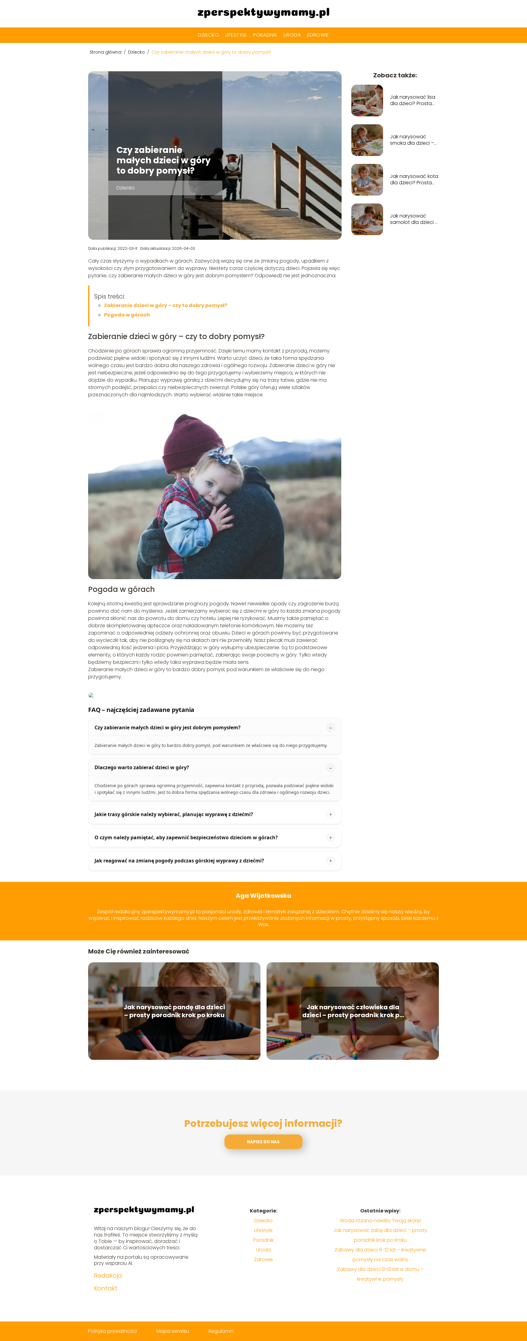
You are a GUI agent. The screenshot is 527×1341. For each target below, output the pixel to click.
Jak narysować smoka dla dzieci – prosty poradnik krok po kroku (414, 140)
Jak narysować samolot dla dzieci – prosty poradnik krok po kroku (414, 219)
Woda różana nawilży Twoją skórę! (380, 1220)
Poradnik (265, 34)
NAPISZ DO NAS (263, 1142)
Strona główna (106, 52)
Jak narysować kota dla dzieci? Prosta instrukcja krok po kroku (414, 179)
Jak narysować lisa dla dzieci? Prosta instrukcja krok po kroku (412, 100)
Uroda (292, 34)
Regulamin (221, 1331)
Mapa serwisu (172, 1331)
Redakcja (108, 1275)
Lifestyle (236, 34)
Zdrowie (318, 34)
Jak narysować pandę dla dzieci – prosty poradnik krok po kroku (174, 1011)
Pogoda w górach (127, 314)
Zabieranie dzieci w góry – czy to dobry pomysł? (165, 305)
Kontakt (105, 1288)
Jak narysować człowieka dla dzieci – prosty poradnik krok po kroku (352, 1011)
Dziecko (208, 34)
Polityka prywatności (112, 1331)
